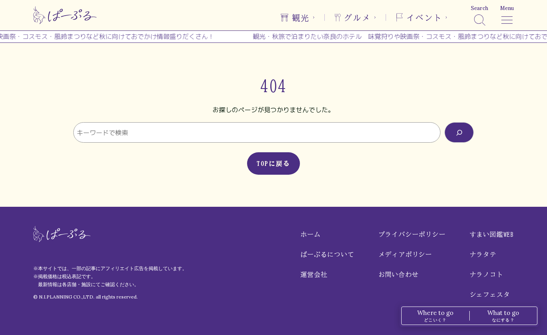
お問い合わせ (398, 274)
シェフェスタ (490, 294)
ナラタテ (483, 254)
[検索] (459, 132)
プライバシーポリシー (412, 234)
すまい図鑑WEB (492, 234)
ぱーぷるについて (327, 254)
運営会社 (313, 274)
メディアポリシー (405, 254)
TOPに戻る (273, 163)
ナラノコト (486, 274)
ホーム (310, 234)
